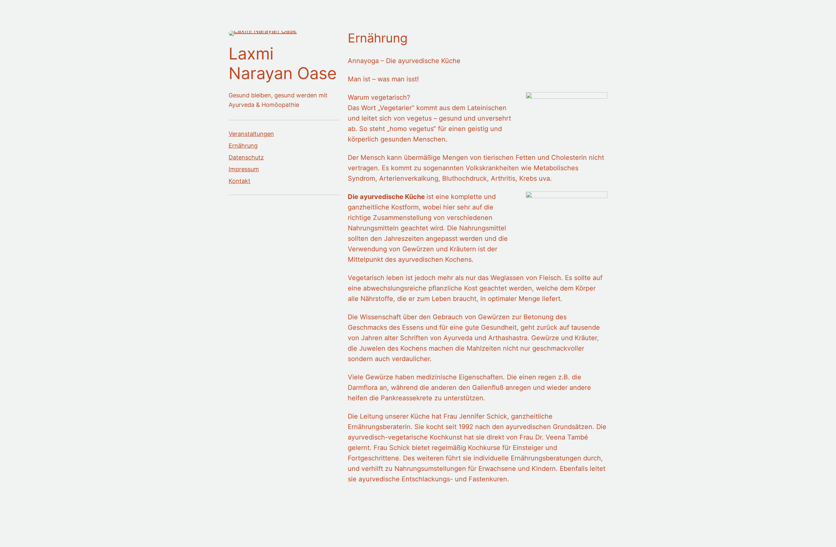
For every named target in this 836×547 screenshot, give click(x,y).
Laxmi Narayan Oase (283, 63)
